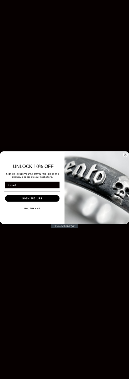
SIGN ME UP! (32, 198)
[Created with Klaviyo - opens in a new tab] (64, 226)
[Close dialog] (125, 155)
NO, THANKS (32, 208)
